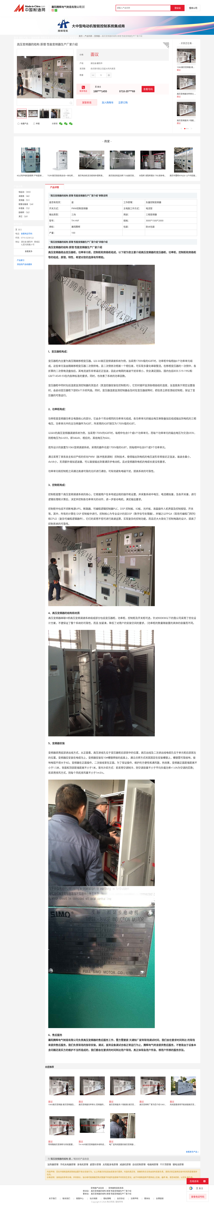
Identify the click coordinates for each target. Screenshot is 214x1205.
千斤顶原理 (165, 1164)
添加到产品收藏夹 (24, 264)
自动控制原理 (139, 1164)
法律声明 (134, 1198)
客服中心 (80, 1198)
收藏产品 (24, 123)
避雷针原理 (95, 1164)
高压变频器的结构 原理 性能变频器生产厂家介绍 (111, 1191)
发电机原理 (82, 1164)
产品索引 (20, 260)
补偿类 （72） (25, 208)
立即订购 (123, 102)
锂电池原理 (178, 1164)
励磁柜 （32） (25, 212)
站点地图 (93, 1198)
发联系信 (86, 102)
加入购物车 (108, 102)
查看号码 (148, 89)
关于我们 (52, 1198)
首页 (81, 36)
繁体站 (147, 1198)
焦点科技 (111, 1201)
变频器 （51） (25, 200)
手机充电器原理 (68, 1164)
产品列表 (88, 36)
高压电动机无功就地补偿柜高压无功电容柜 (96, 175)
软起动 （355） (25, 192)
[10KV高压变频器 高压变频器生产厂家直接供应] (186, 55)
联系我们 (66, 1198)
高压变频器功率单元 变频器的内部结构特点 (195, 94)
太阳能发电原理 (110, 1164)
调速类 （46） (25, 196)
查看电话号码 (26, 233)
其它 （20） (24, 216)
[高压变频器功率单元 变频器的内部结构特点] (186, 82)
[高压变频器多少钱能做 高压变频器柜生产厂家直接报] (186, 109)
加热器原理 (52, 1164)
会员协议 (121, 1198)
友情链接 (160, 1198)
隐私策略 (107, 1198)
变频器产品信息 (97, 1188)
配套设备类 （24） (26, 204)
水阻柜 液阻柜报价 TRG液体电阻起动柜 (155, 175)
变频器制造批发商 (115, 1188)
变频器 (97, 36)
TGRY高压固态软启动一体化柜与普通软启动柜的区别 (69, 175)
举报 (38, 123)
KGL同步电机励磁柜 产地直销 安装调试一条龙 (36, 175)
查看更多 (28, 251)
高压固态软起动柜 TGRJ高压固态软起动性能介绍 (129, 175)
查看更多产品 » (192, 1152)
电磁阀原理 (152, 1164)
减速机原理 (125, 1164)
